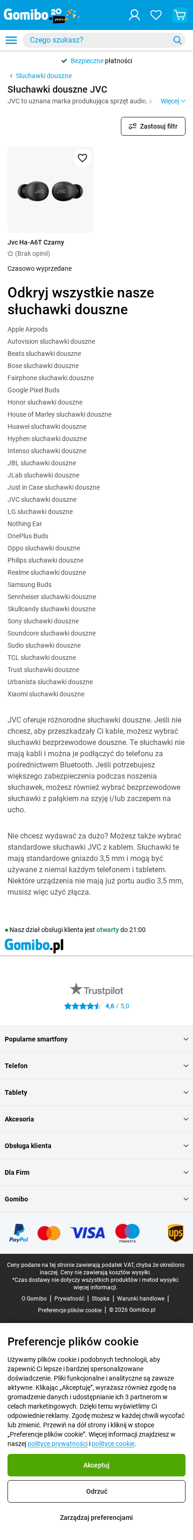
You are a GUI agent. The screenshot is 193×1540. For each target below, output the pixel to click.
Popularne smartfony (36, 1039)
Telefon (16, 1066)
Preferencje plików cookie (70, 1310)
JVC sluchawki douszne (41, 499)
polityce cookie (113, 1443)
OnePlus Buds (27, 536)
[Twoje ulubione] (156, 15)
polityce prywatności (58, 1443)
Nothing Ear (24, 524)
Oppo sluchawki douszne (43, 548)
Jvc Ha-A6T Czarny (35, 242)
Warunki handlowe (140, 1298)
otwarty (107, 929)
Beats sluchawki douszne (44, 353)
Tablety (16, 1092)
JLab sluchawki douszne (43, 475)
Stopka (101, 1298)
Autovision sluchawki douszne (51, 341)
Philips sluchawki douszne (45, 560)
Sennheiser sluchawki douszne (51, 596)
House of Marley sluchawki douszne (59, 414)
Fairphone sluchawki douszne (50, 378)
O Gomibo (34, 1298)
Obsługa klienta (28, 1146)
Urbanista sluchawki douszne (50, 682)
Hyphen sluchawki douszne (47, 438)
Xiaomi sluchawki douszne (45, 694)
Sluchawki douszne (44, 76)
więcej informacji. (96, 1287)
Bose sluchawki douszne (43, 365)
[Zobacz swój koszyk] (179, 14)
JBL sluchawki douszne (41, 463)
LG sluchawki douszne (40, 511)
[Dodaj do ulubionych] (82, 158)
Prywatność (69, 1298)
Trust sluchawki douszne (43, 669)
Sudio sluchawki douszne (44, 645)
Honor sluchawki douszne (44, 402)
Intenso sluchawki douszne (46, 451)
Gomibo (16, 1199)
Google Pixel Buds (33, 390)
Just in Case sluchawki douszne (53, 487)
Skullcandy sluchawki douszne (51, 609)
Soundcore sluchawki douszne (51, 633)
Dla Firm (17, 1172)
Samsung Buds (29, 584)
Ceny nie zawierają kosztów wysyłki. (105, 1272)
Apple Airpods (27, 329)
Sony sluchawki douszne (43, 621)
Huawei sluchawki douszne (46, 426)
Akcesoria (19, 1119)
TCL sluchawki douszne (41, 657)
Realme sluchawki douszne (46, 572)
